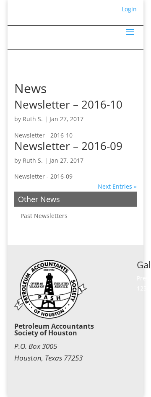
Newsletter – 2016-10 (68, 104)
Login (129, 9)
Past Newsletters (44, 216)
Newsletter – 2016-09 (68, 145)
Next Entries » (117, 186)
